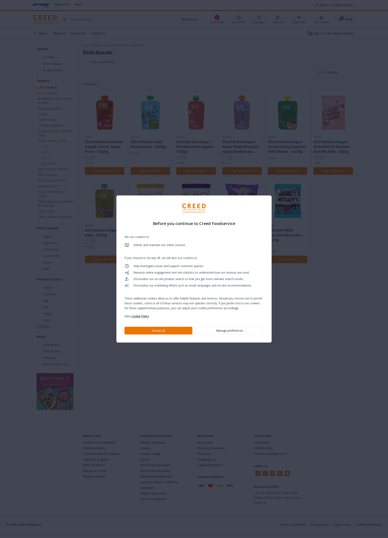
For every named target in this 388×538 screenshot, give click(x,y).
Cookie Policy (140, 316)
